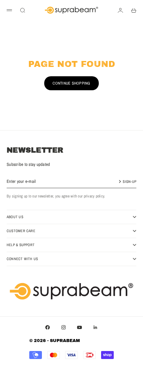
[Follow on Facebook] (47, 327)
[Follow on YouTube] (79, 327)
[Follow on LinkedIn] (95, 327)
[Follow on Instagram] (63, 327)
